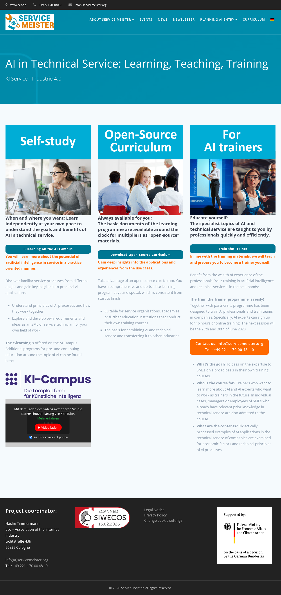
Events (146, 19)
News (163, 19)
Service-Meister (132, 588)
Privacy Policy (155, 515)
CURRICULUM (254, 19)
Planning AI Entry (217, 19)
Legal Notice (154, 510)
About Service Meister (110, 19)
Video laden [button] (50, 427)
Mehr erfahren (48, 418)
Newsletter (184, 19)
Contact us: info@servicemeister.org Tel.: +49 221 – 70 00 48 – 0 (229, 346)
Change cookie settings (163, 520)
